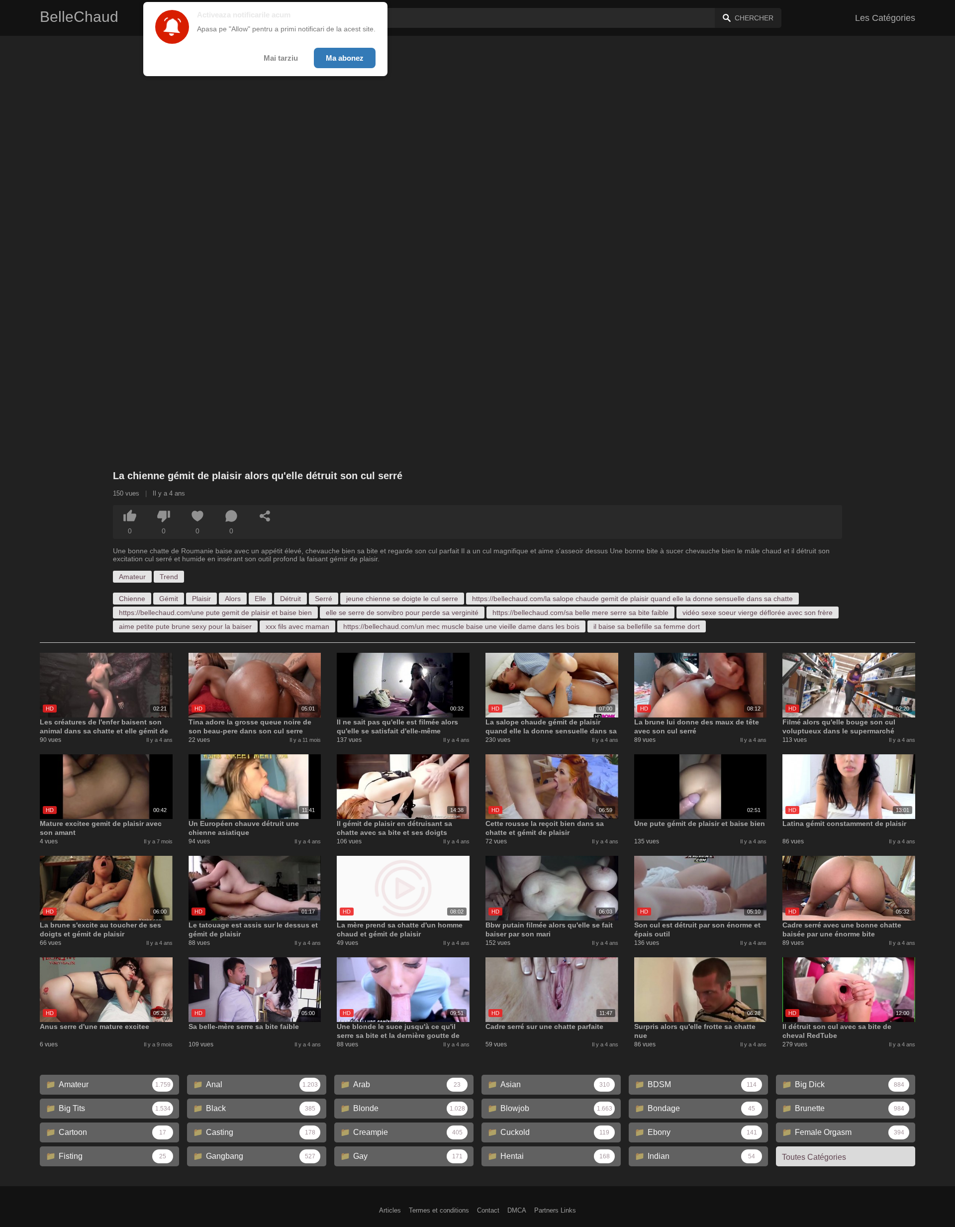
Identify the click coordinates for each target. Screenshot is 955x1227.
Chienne (132, 599)
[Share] (265, 516)
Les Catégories (885, 18)
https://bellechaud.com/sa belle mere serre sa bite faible (580, 612)
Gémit (168, 599)
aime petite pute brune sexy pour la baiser (185, 626)
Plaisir (201, 599)
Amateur (132, 577)
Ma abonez (345, 58)
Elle (260, 599)
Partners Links (555, 1210)
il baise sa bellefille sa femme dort (646, 626)
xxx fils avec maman (297, 626)
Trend (169, 577)
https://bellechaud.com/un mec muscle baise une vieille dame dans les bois (461, 626)
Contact (488, 1210)
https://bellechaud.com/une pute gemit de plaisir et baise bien (215, 612)
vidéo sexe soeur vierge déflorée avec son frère (757, 612)
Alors (233, 599)
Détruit (290, 599)
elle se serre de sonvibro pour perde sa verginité (402, 612)
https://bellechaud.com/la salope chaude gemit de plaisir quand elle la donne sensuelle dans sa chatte (632, 599)
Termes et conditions (439, 1210)
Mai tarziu (281, 58)
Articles (390, 1210)
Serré (323, 599)
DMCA (516, 1210)
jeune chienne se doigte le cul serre (402, 599)
